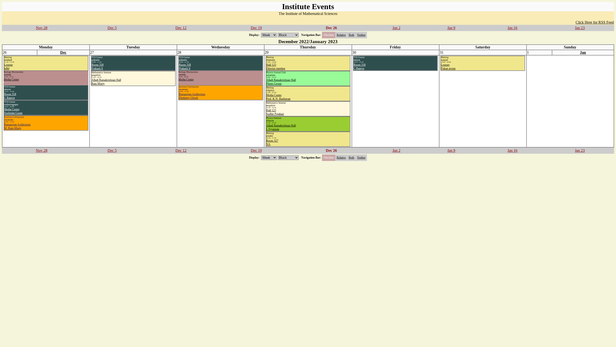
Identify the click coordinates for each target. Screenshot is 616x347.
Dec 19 (256, 28)
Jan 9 (451, 28)
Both (351, 35)
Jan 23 (580, 28)
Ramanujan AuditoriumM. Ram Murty (17, 126)
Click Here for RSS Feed (595, 22)
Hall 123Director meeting (275, 66)
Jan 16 (512, 28)
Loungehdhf (8, 66)
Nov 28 (41, 28)
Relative (341, 35)
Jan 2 (396, 28)
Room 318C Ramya (10, 96)
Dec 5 (112, 28)
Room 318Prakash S (97, 66)
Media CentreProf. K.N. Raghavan (278, 96)
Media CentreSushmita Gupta (13, 111)
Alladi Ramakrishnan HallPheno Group (281, 81)
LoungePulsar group (448, 66)
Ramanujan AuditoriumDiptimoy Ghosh (192, 96)
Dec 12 (180, 28)
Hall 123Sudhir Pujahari (275, 112)
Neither (361, 35)
